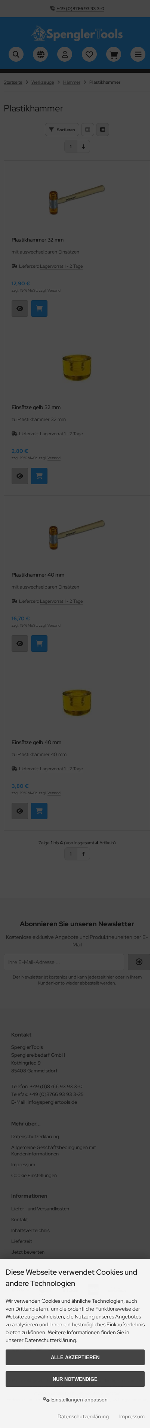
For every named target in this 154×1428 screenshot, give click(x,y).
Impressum (132, 1416)
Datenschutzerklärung (83, 1416)
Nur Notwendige (75, 1379)
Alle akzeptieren (75, 1357)
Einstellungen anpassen (79, 1400)
